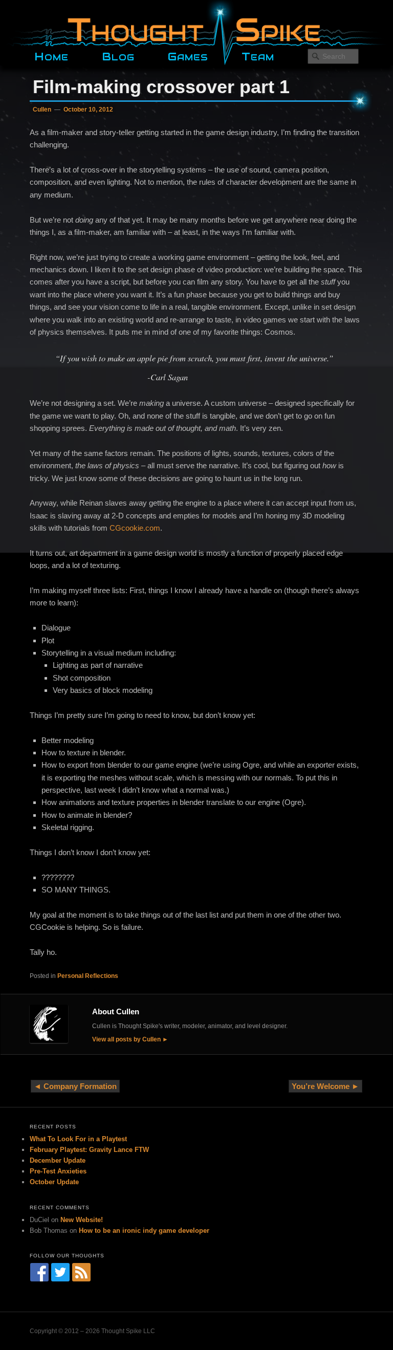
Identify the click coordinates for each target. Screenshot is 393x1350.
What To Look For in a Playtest (78, 1139)
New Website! (81, 1220)
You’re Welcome (321, 1086)
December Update (57, 1160)
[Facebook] (39, 1272)
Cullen (42, 109)
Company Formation (80, 1086)
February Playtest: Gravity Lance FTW (89, 1149)
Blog (118, 55)
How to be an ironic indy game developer (144, 1230)
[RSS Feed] (81, 1272)
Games (188, 55)
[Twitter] (60, 1272)
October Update (54, 1182)
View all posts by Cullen (126, 1039)
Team (258, 55)
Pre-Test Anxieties (58, 1171)
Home (51, 55)
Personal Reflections (87, 975)
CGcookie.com (135, 528)
